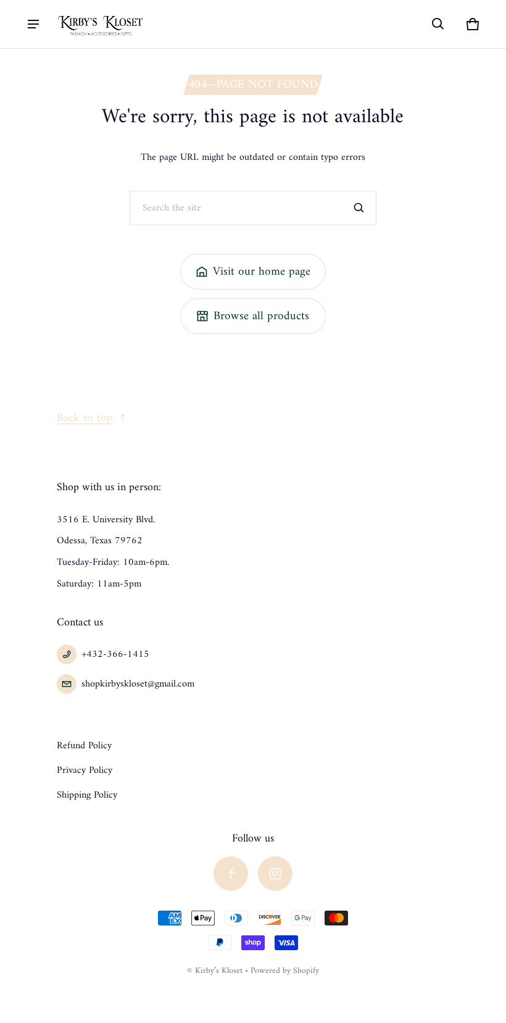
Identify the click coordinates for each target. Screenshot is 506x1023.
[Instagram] (275, 873)
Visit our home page (261, 271)
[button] (438, 24)
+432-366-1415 (115, 654)
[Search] (359, 208)
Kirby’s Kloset (219, 971)
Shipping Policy (87, 795)
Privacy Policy (84, 770)
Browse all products (261, 316)
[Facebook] (231, 873)
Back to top (85, 417)
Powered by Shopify (285, 971)
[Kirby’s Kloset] (101, 23)
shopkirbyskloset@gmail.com (137, 684)
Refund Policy (84, 745)
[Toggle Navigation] (33, 24)
